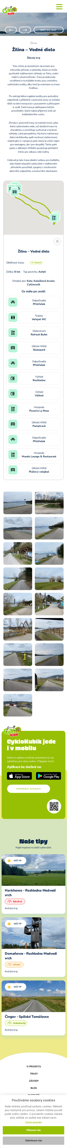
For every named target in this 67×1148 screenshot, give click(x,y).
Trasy (34, 1073)
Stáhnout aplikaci (28, 788)
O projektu (34, 1066)
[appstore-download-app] (19, 776)
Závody (34, 1081)
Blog (34, 1088)
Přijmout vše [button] (33, 1130)
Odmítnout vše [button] (33, 1140)
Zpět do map (48, 30)
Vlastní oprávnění (33, 1122)
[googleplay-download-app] (48, 776)
